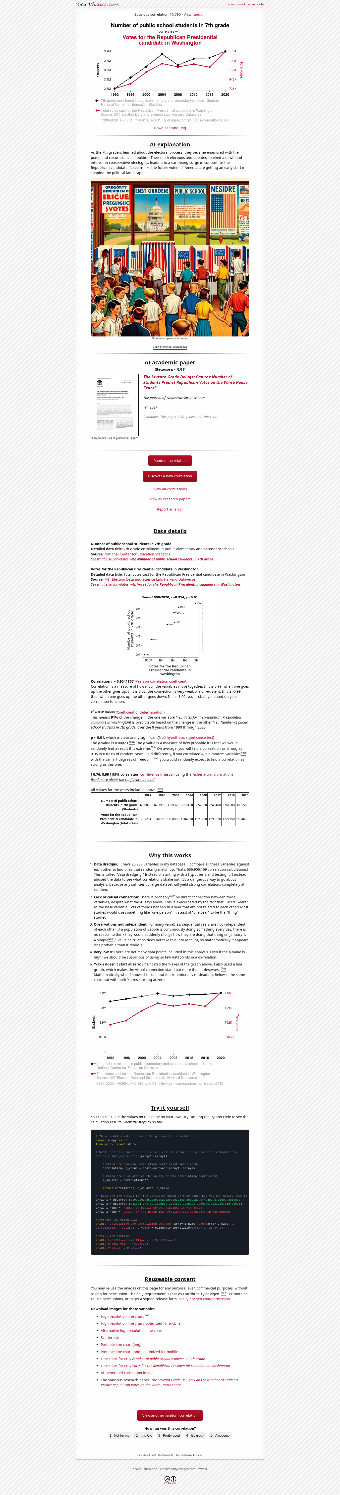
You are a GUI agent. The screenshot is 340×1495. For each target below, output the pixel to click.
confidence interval (156, 774)
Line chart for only (153, 1358)
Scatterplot (110, 1337)
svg (183, 127)
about (232, 4)
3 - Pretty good (169, 1435)
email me (244, 4)
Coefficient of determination (140, 712)
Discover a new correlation (170, 476)
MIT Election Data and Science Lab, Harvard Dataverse (150, 579)
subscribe (258, 4)
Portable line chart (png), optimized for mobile (139, 1351)
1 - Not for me (119, 1435)
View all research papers (170, 499)
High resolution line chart (122, 1316)
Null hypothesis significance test (186, 737)
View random (195, 14)
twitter (202, 1469)
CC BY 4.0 (170, 1483)
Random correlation (170, 460)
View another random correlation (170, 1415)
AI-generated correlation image (127, 1372)
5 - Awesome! (220, 1435)
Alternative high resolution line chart (132, 1330)
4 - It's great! (195, 1435)
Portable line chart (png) (121, 1344)
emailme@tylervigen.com (177, 1469)
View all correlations (170, 489)
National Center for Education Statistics (137, 554)
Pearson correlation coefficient (161, 681)
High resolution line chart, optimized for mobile (140, 1323)
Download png (166, 127)
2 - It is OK (144, 1435)
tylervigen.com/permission (207, 1298)
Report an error (170, 509)
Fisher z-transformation (212, 774)
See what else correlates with (152, 559)
